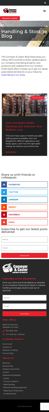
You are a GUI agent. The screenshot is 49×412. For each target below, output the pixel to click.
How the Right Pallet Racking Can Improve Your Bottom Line (24, 126)
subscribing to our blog (13, 75)
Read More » (11, 152)
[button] (45, 3)
